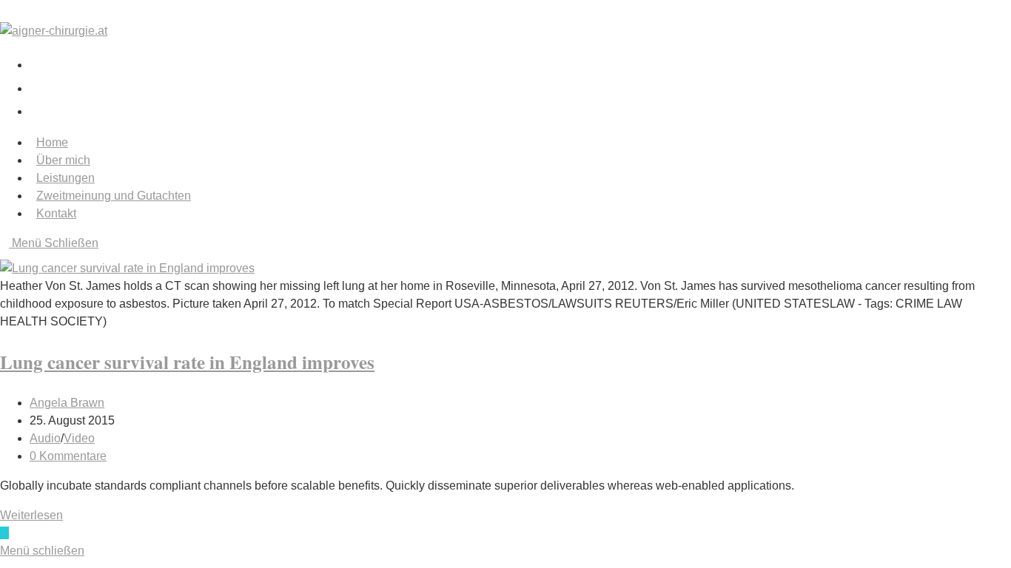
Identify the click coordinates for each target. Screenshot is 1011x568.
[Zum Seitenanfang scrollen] (4, 533)
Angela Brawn (67, 402)
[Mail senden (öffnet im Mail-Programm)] (35, 109)
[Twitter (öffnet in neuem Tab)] (41, 63)
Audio (45, 438)
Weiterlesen (36, 515)
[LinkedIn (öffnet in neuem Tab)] (41, 86)
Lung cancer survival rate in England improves (187, 362)
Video (79, 438)
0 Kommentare (68, 456)
